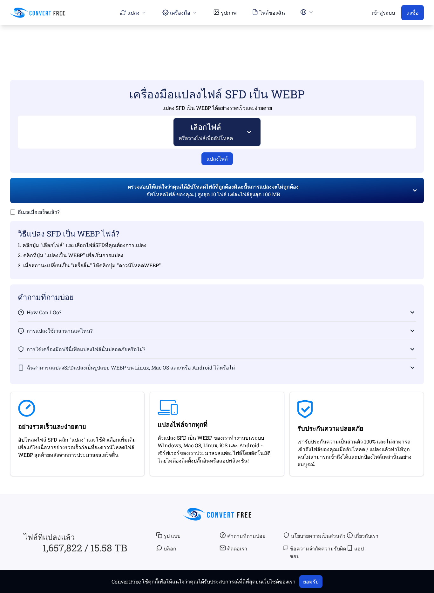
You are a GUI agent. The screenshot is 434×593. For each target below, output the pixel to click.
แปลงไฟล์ (217, 158)
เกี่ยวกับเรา (366, 535)
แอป (359, 548)
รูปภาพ (229, 12)
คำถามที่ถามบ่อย (246, 535)
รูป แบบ (172, 535)
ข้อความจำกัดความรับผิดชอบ (318, 552)
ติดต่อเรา (237, 548)
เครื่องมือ (180, 12)
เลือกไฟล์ (206, 131)
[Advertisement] (217, 43)
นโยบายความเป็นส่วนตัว (318, 535)
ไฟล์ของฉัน (272, 12)
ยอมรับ (311, 581)
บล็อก (170, 548)
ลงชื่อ (412, 12)
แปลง (133, 12)
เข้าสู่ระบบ (383, 12)
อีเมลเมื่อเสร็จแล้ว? (38, 212)
